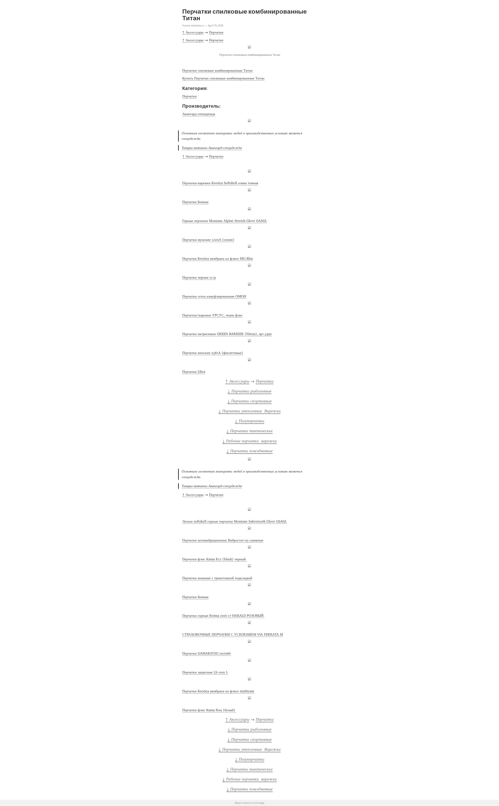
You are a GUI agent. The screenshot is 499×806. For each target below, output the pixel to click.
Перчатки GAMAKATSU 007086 (206, 653)
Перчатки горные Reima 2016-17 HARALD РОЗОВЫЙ (223, 615)
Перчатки (216, 32)
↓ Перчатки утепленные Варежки (249, 411)
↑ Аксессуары (192, 32)
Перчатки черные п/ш (199, 277)
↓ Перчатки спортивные (249, 401)
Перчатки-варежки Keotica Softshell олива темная (220, 183)
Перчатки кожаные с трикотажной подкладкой (217, 578)
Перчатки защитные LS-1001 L (205, 672)
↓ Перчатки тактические (249, 430)
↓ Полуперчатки (249, 420)
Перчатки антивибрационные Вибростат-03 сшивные (222, 540)
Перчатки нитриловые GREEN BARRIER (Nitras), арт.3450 (227, 334)
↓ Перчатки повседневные (249, 450)
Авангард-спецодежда (198, 114)
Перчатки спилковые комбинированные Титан (217, 70)
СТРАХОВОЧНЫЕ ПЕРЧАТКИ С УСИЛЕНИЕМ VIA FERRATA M (232, 634)
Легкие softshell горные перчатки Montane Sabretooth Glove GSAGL (234, 521)
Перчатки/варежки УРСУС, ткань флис (212, 315)
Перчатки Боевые (195, 202)
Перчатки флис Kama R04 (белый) (209, 710)
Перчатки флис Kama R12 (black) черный (214, 559)
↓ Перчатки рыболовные (249, 391)
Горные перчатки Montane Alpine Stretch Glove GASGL (224, 221)
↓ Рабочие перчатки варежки (249, 440)
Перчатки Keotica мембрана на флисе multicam (218, 691)
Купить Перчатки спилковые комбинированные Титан (223, 78)
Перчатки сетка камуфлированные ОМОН (214, 296)
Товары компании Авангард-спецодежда (212, 148)
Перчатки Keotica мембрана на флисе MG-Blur (217, 258)
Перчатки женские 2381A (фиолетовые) (212, 353)
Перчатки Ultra (193, 372)
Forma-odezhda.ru (193, 25)
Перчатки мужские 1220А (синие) (208, 240)
